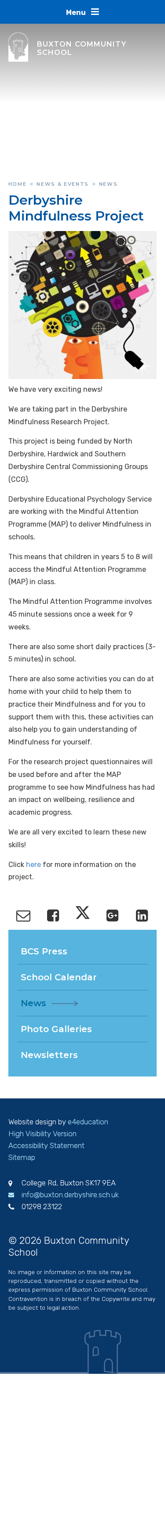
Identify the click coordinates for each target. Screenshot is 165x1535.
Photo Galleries (56, 1029)
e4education (88, 1121)
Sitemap (21, 1157)
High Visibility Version (42, 1133)
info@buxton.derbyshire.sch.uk (70, 1194)
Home (17, 184)
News (108, 184)
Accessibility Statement (46, 1145)
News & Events (62, 184)
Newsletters (49, 1055)
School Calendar (59, 977)
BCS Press (44, 951)
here (33, 864)
